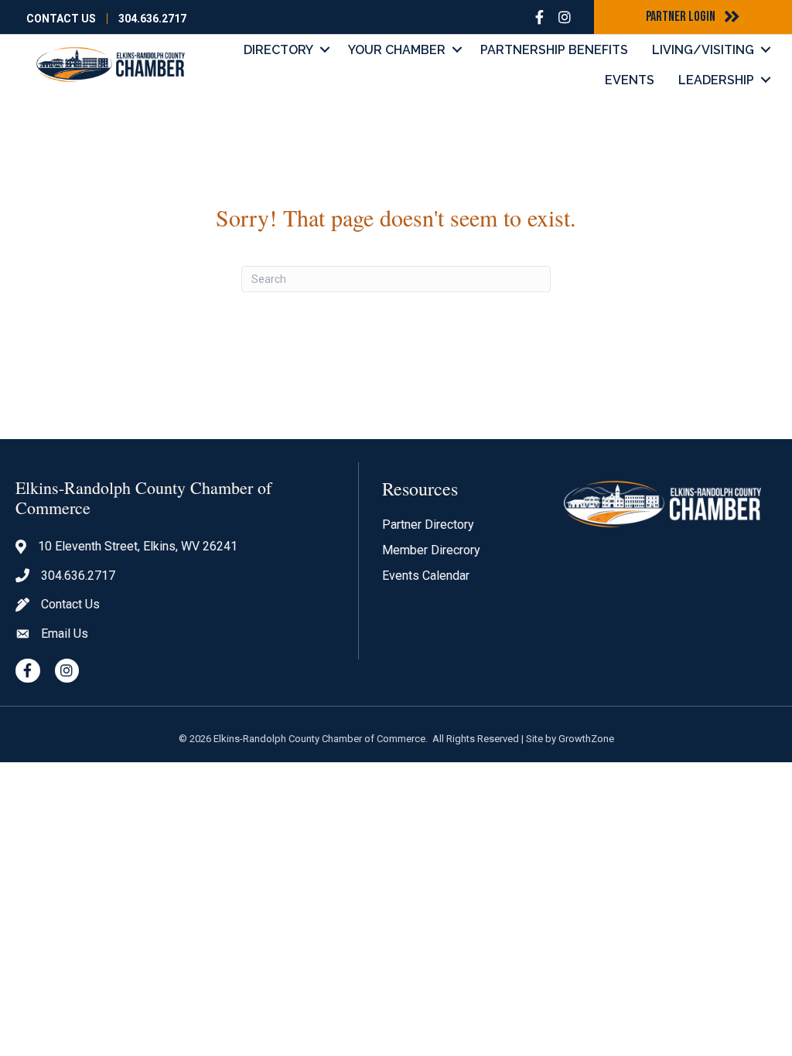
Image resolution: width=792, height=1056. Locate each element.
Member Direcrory (431, 550)
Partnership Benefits (554, 50)
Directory (278, 50)
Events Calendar (425, 575)
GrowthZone (586, 738)
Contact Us (61, 18)
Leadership (716, 80)
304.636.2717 (152, 18)
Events (629, 80)
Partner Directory (428, 524)
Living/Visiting (703, 50)
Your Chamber (397, 50)
